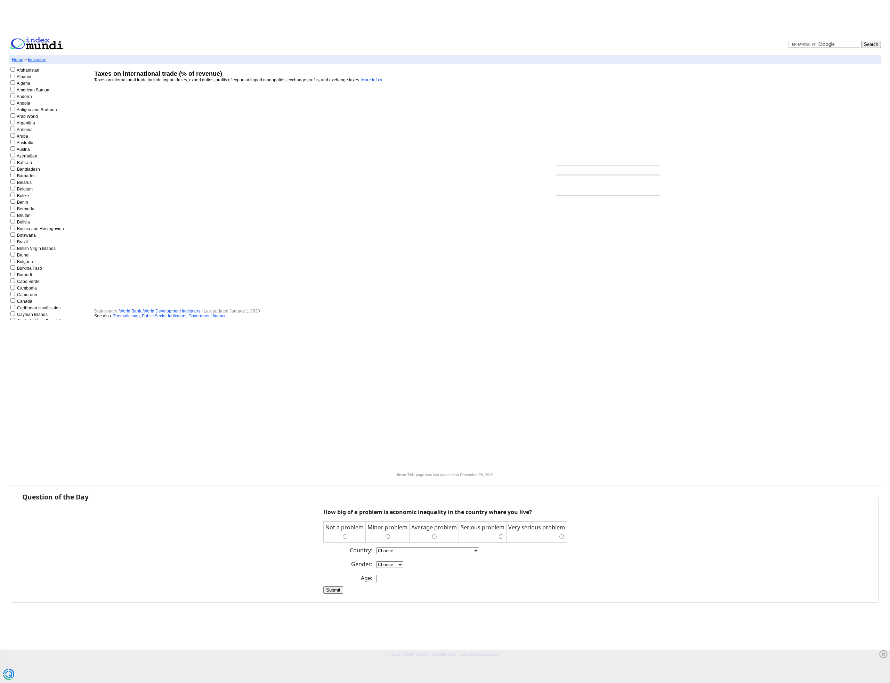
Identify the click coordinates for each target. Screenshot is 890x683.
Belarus (24, 182)
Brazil (22, 241)
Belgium (25, 189)
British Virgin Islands (36, 248)
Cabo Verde (28, 281)
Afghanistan (28, 70)
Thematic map (126, 316)
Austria (23, 149)
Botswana (26, 235)
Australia (25, 142)
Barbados (26, 175)
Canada (24, 301)
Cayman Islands (32, 314)
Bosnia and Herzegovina (40, 228)
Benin (22, 202)
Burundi (24, 275)
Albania (24, 76)
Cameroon (27, 294)
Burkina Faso (29, 268)
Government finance (207, 316)
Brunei (23, 255)
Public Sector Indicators (164, 316)
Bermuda (25, 208)
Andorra (24, 96)
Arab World (27, 116)
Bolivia (23, 222)
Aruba (22, 136)
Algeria (23, 83)
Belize (23, 195)
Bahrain (24, 162)
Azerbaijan (27, 156)
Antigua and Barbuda (37, 109)
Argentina (26, 123)
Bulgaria (25, 261)
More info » (371, 80)
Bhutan (24, 215)
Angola (23, 103)
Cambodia (27, 288)
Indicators (37, 59)
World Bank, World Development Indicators (159, 311)
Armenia (25, 129)
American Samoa (33, 90)
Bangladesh (28, 169)
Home (17, 59)
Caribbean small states (38, 308)
